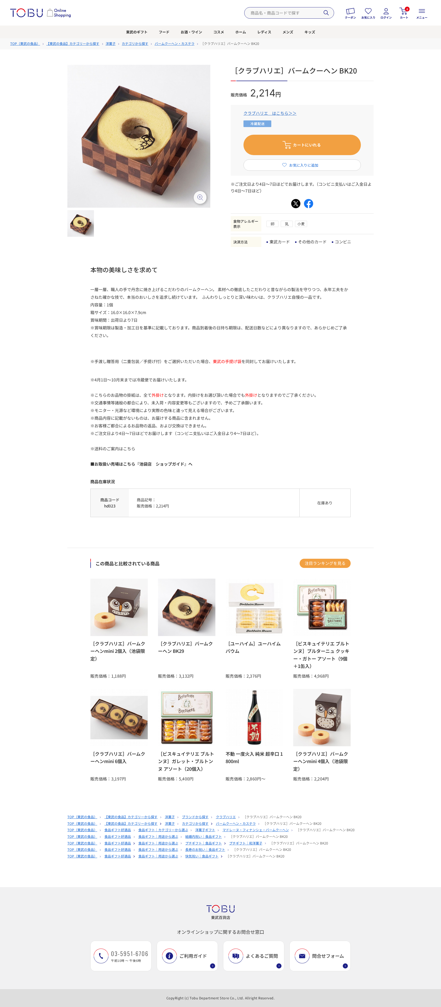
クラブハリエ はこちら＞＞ (270, 113)
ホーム (240, 31)
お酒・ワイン (191, 31)
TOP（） (25, 43)
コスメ (218, 31)
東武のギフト (137, 31)
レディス (264, 31)
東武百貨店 (220, 917)
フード (164, 31)
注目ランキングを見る (325, 563)
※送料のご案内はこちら (112, 448)
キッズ (309, 31)
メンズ (288, 31)
